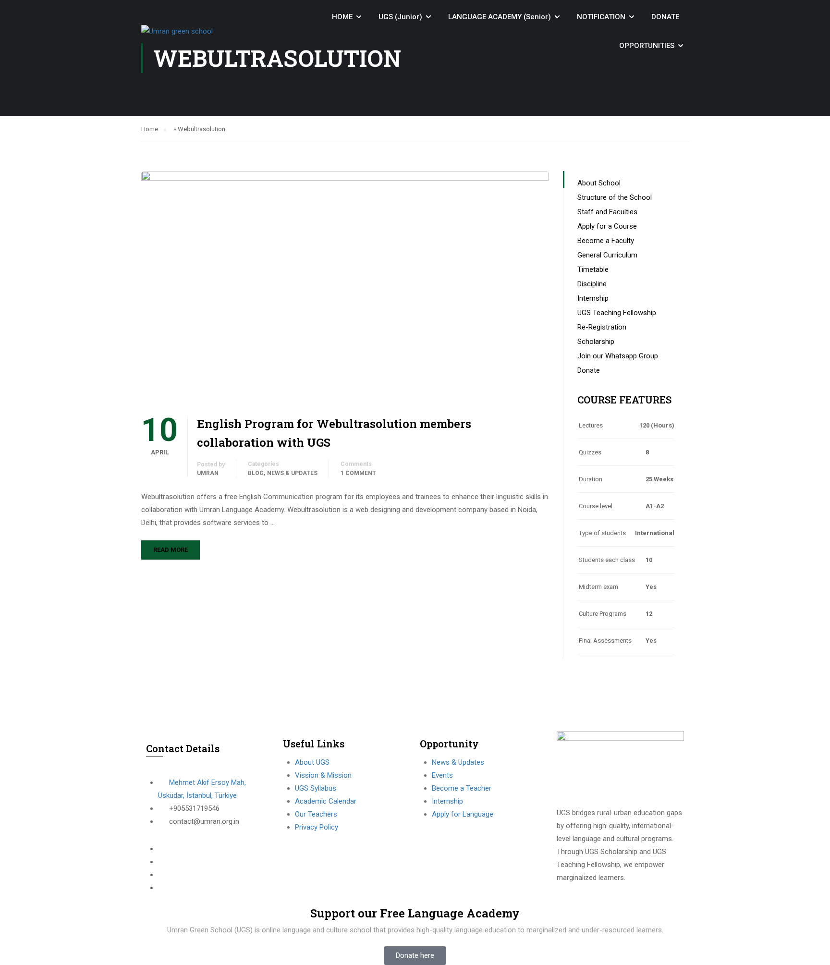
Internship (447, 801)
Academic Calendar (325, 801)
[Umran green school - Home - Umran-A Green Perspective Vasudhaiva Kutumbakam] (194, 31)
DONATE (665, 16)
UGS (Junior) (400, 16)
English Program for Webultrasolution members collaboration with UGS (334, 433)
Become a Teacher (461, 788)
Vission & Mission (323, 775)
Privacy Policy (316, 827)
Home (149, 129)
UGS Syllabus (315, 788)
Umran (208, 473)
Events (442, 775)
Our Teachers (316, 814)
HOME (342, 16)
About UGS (312, 762)
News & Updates (292, 473)
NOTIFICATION (601, 16)
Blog (256, 473)
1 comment (358, 473)
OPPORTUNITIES (646, 45)
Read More (170, 549)
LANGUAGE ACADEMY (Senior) (499, 16)
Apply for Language (462, 814)
